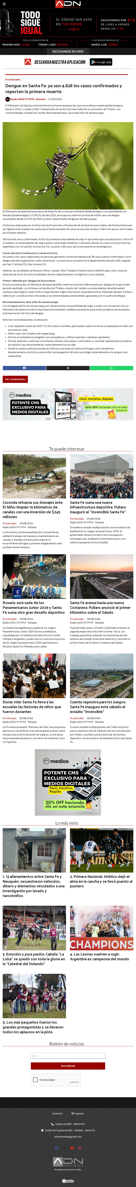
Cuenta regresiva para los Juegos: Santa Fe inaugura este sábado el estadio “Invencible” (98, 707)
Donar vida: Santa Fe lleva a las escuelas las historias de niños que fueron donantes (32, 707)
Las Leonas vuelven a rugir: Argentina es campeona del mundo (99, 956)
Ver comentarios (15, 379)
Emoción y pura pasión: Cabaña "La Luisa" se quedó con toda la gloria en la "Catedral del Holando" (34, 959)
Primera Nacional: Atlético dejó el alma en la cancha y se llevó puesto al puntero (101, 882)
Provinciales (12, 79)
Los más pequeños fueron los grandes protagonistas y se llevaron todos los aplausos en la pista (33, 1027)
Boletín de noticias (66, 1044)
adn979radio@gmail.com (68, 1137)
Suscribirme (68, 1066)
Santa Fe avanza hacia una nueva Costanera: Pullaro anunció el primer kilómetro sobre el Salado (100, 608)
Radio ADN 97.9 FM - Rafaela (27, 99)
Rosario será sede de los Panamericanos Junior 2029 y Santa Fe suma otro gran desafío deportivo (34, 608)
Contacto (57, 1113)
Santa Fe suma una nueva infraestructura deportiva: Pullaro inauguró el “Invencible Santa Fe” (98, 507)
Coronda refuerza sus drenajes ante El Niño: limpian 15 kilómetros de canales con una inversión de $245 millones (33, 510)
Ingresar (79, 1113)
